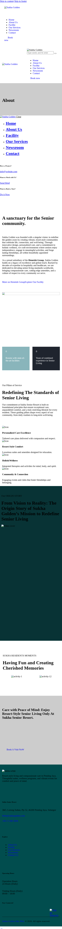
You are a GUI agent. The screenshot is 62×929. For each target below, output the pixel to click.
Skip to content (7, 1)
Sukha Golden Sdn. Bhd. (13, 921)
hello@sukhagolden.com (13, 816)
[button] (5, 676)
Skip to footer (20, 1)
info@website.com (8, 171)
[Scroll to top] (1, 927)
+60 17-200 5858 (10, 821)
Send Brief (5, 183)
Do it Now (5, 194)
